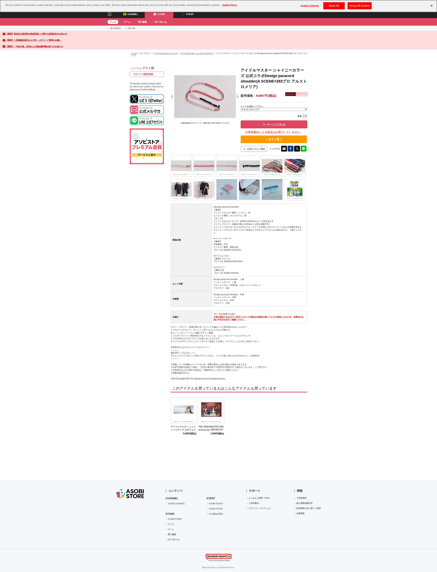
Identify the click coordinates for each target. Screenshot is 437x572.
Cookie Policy (229, 5)
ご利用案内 (254, 503)
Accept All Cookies (359, 5)
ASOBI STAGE (216, 509)
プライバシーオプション (260, 508)
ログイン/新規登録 (143, 74)
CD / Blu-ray (160, 22)
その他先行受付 (216, 514)
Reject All (334, 5)
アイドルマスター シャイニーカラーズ (196, 53)
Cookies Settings (310, 5)
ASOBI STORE (175, 519)
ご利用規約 (301, 498)
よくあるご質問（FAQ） (260, 498)
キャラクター (116, 28)
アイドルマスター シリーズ (165, 53)
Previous (175, 411)
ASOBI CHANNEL (176, 503)
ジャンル (131, 28)
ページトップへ (426, 561)
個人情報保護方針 (304, 503)
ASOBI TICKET (216, 503)
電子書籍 (142, 22)
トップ (134, 53)
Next (303, 411)
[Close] (431, 5)
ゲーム (127, 22)
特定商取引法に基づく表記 (308, 508)
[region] (218, 6)
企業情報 (300, 513)
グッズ (113, 22)
